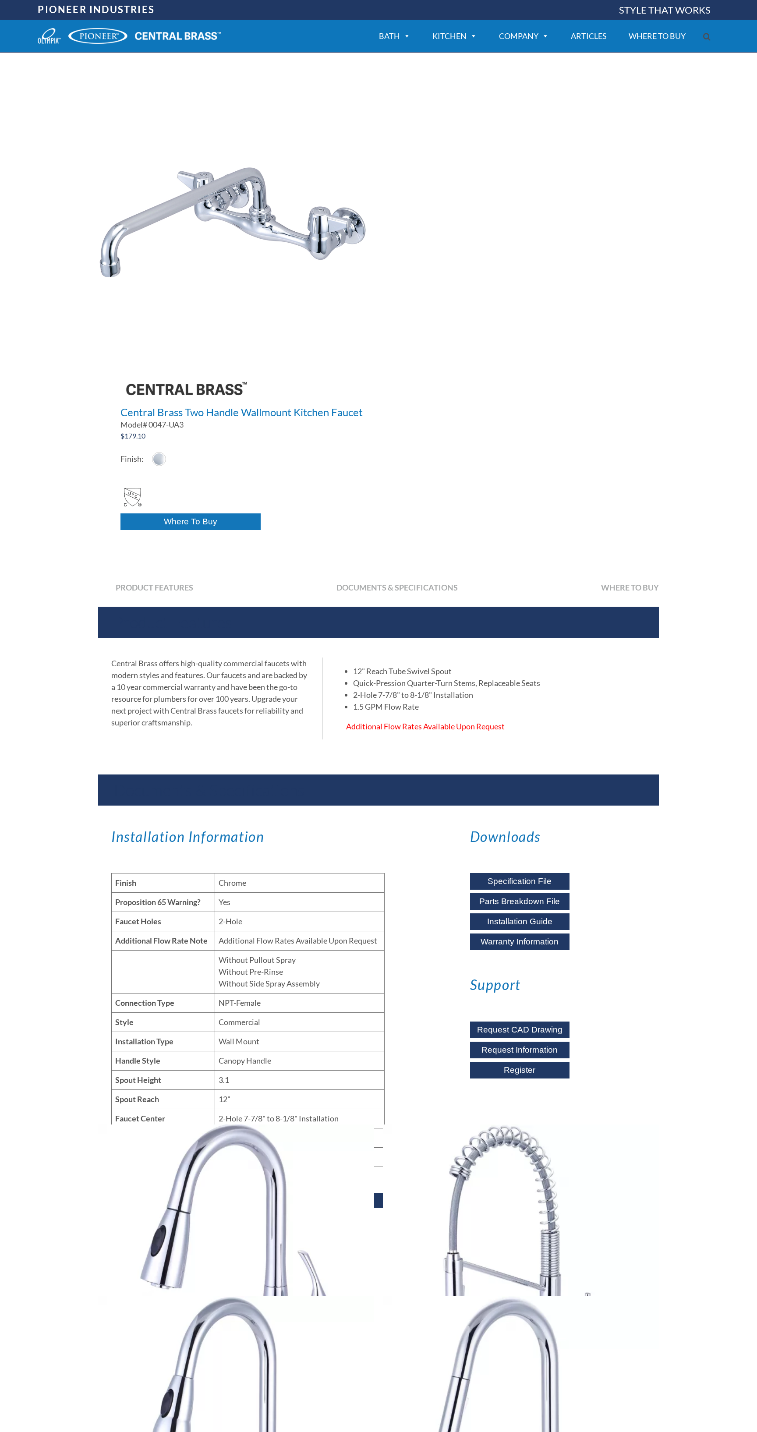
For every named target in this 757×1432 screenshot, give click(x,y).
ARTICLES (589, 36)
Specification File (520, 881)
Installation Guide (519, 921)
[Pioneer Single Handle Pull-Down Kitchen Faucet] (236, 1262)
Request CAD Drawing (519, 1029)
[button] (707, 37)
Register (519, 1070)
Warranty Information (520, 941)
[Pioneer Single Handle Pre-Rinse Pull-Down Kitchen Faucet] (521, 1262)
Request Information (519, 1049)
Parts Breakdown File (519, 901)
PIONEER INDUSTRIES (96, 9)
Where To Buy (190, 521)
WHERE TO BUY (657, 36)
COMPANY (518, 36)
